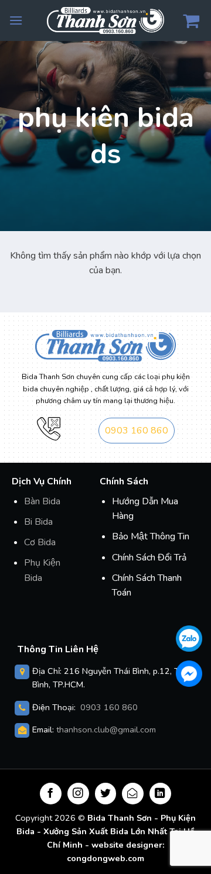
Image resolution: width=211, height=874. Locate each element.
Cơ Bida (40, 542)
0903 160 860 (136, 430)
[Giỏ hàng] (192, 20)
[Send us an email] (133, 793)
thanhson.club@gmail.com (106, 729)
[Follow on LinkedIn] (160, 793)
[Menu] (16, 20)
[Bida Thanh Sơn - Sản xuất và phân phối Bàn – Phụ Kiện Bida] (105, 20)
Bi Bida (38, 521)
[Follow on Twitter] (106, 793)
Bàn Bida (42, 501)
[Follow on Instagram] (78, 793)
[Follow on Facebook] (51, 793)
